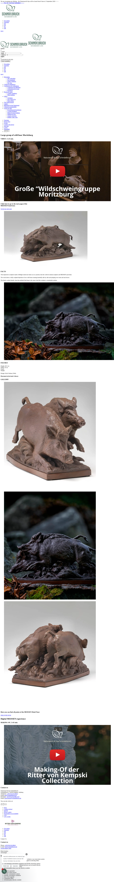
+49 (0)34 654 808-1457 (12, 796)
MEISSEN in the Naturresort (11, 105)
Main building (11, 95)
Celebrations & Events (13, 89)
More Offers (10, 101)
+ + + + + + (12, 3)
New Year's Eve (11, 99)
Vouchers (6, 22)
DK (5, 28)
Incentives (10, 90)
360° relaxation (11, 78)
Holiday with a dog (12, 117)
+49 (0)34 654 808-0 (12, 794)
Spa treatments (11, 80)
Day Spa (9, 83)
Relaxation (7, 77)
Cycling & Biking (12, 111)
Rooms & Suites (8, 92)
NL (5, 27)
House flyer (7, 121)
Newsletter (7, 21)
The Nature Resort (9, 102)
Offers (5, 96)
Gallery (6, 104)
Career (6, 127)
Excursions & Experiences (14, 110)
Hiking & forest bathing (13, 113)
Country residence (12, 93)
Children (3, 55)
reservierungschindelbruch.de (12, 798)
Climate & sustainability (10, 107)
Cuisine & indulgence (9, 84)
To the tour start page (6, 209)
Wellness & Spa (11, 114)
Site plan (6, 126)
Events (6, 123)
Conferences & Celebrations (11, 86)
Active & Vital (8, 108)
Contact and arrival (9, 124)
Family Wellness (11, 81)
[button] (14, 858)
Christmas (10, 98)
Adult (2, 53)
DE (5, 24)
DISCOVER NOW (6, 715)
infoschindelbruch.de (10, 795)
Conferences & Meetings (13, 87)
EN (5, 25)
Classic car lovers (12, 116)
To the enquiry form (6, 848)
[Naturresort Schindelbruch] (11, 18)
